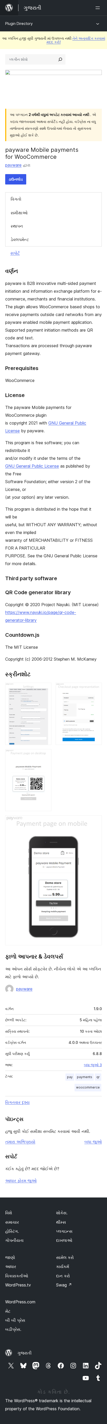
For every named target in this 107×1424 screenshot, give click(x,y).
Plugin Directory (19, 23)
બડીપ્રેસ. (13, 1329)
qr (98, 1077)
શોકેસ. (62, 1212)
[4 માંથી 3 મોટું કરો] (44, 756)
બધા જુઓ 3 (93, 1065)
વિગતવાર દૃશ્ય (17, 1102)
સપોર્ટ (15, 253)
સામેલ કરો (65, 1257)
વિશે (8, 1212)
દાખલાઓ (64, 1240)
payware (13, 165)
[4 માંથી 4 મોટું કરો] (94, 822)
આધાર (10, 1266)
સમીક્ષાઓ (19, 212)
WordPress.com (20, 1301)
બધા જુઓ (93, 1141)
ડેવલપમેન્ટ (20, 239)
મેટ (7, 1311)
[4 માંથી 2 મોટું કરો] (94, 689)
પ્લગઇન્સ (64, 1231)
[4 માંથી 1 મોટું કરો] (44, 689)
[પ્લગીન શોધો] (60, 59)
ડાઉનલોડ (16, 179)
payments (84, 1077)
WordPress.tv (18, 1285)
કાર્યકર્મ (62, 1266)
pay (70, 1077)
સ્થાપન (17, 226)
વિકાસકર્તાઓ (16, 1275)
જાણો (10, 1257)
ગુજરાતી (24, 1352)
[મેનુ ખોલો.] (98, 8)
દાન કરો (63, 1275)
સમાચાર (12, 1222)
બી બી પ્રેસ (15, 1320)
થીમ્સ (61, 1222)
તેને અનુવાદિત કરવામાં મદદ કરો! (75, 40)
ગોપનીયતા (14, 1240)
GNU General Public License (32, 466)
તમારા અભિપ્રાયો (20, 1141)
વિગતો (16, 199)
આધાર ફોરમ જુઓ (21, 1180)
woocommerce (88, 1087)
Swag (64, 1285)
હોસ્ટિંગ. (12, 1231)
